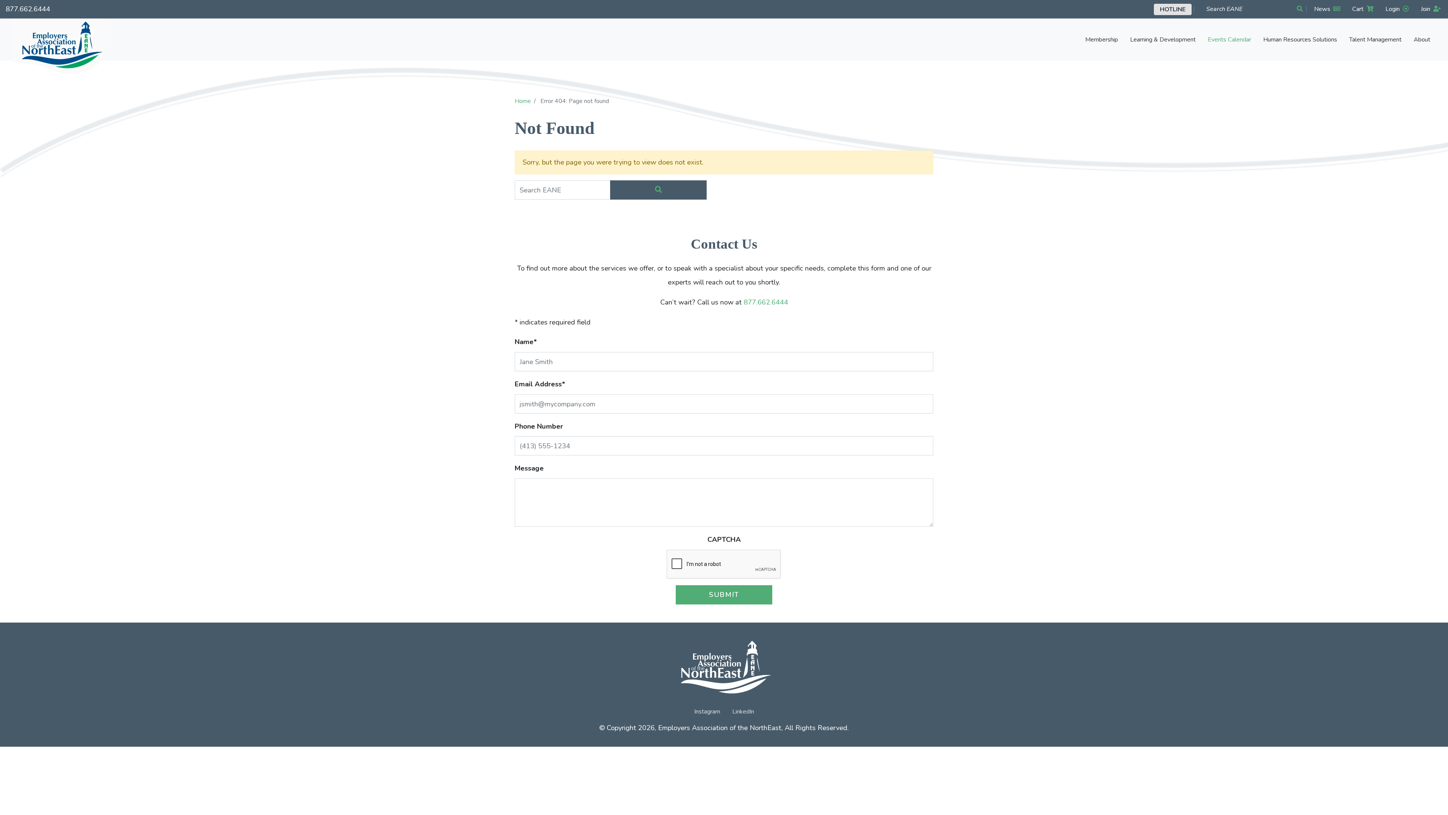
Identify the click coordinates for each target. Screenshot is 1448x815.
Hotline (1173, 9)
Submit (724, 594)
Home (523, 101)
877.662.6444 (28, 9)
